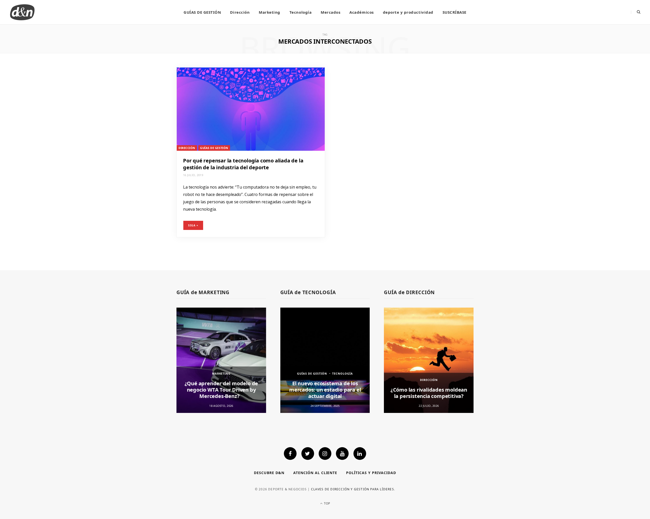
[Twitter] (307, 453)
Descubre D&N (269, 472)
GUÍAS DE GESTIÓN (202, 12)
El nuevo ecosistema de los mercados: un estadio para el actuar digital (325, 389)
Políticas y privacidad (371, 472)
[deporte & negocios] (22, 12)
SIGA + (193, 225)
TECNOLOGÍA (342, 373)
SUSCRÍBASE (454, 12)
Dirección (240, 12)
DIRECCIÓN (186, 148)
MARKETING (221, 373)
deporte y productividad (408, 12)
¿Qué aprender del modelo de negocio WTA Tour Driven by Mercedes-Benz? (221, 389)
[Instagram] (325, 453)
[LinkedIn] (359, 453)
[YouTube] (342, 453)
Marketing (269, 12)
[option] (221, 360)
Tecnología (300, 12)
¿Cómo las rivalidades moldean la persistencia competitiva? (429, 392)
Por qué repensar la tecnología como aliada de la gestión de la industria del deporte (243, 164)
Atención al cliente (315, 472)
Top (326, 503)
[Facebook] (290, 453)
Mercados (330, 12)
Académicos (361, 12)
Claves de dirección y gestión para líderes (352, 489)
